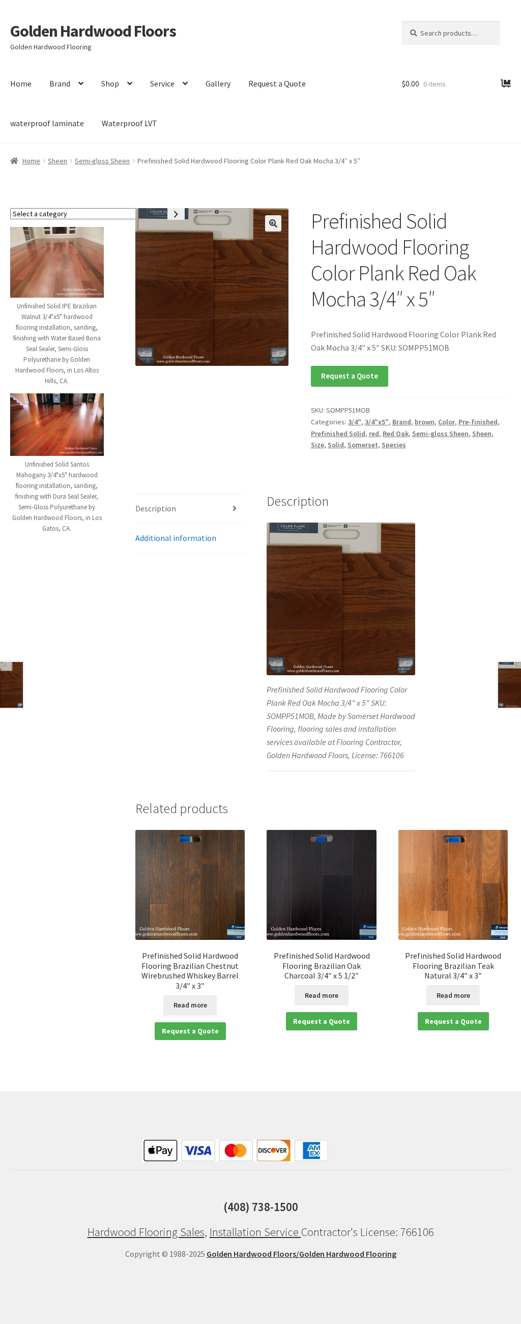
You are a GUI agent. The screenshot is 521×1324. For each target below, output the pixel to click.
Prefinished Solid (338, 433)
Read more (190, 1005)
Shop (110, 83)
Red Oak (396, 433)
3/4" (354, 421)
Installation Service (255, 1232)
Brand (59, 83)
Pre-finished (478, 421)
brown (425, 421)
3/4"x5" (377, 421)
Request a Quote (277, 83)
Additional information (175, 538)
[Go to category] (176, 214)
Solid (336, 444)
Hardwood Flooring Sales (146, 1232)
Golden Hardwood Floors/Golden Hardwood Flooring (301, 1254)
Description (155, 508)
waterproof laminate (47, 123)
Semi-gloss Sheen (102, 160)
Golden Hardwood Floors (93, 31)
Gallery (218, 83)
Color (446, 421)
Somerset (363, 444)
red (374, 433)
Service (162, 83)
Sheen (57, 160)
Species (394, 444)
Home (21, 83)
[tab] (190, 509)
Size (317, 444)
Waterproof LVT (129, 123)
